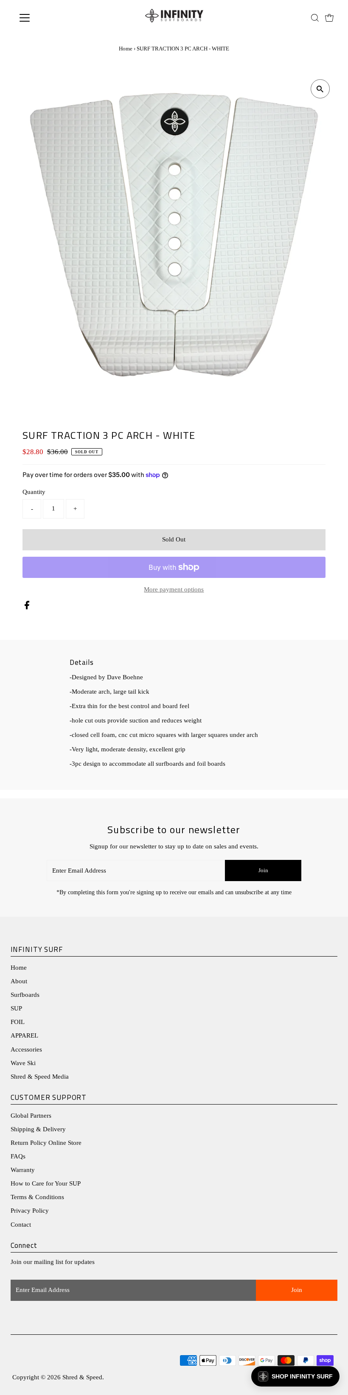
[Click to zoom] (320, 88)
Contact (21, 1224)
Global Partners (31, 1115)
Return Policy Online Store (46, 1142)
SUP (16, 1008)
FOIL (18, 1021)
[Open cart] (329, 18)
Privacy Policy (30, 1210)
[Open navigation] (52, 17)
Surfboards (25, 994)
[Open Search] (315, 18)
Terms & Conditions (37, 1197)
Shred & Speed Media (40, 1076)
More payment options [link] (174, 589)
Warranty (23, 1169)
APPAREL (24, 1035)
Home (125, 48)
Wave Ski (23, 1063)
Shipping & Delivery (38, 1129)
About (19, 981)
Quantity (33, 491)
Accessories (26, 1049)
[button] (295, 1376)
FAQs (18, 1156)
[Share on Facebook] (27, 607)
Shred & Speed (82, 1377)
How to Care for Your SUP (46, 1183)
